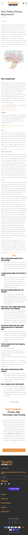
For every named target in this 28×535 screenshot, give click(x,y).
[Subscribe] (25, 477)
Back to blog (15, 402)
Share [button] (4, 21)
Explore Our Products (14, 450)
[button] (2, 3)
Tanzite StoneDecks (16, 532)
